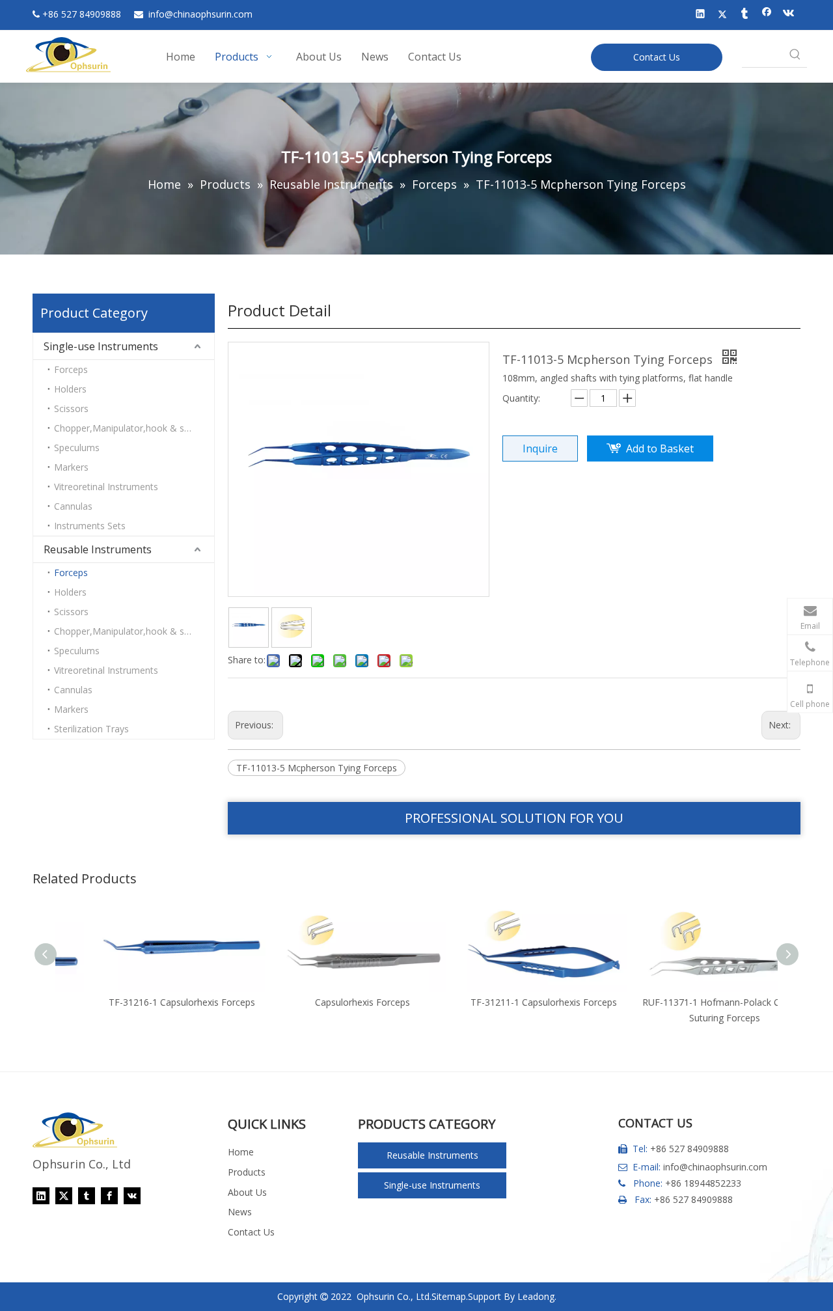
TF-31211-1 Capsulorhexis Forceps (508, 1002)
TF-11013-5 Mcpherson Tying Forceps (316, 768)
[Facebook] (767, 15)
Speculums (77, 447)
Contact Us (656, 57)
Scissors (71, 408)
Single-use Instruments (101, 346)
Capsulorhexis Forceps (326, 1002)
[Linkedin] (700, 15)
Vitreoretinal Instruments (106, 486)
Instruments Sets (90, 525)
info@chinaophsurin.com (715, 1167)
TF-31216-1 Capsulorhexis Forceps (146, 1002)
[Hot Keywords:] (795, 55)
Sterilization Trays (91, 729)
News (240, 1212)
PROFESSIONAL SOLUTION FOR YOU (514, 818)
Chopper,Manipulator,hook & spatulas (134, 428)
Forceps (71, 369)
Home (241, 1152)
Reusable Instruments (98, 549)
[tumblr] (745, 15)
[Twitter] (723, 15)
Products (247, 1172)
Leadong (535, 1296)
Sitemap (448, 1296)
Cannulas (73, 506)
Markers (71, 467)
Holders (70, 389)
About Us (247, 1192)
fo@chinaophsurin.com (200, 14)
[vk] (789, 15)
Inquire (540, 448)
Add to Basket (660, 448)
